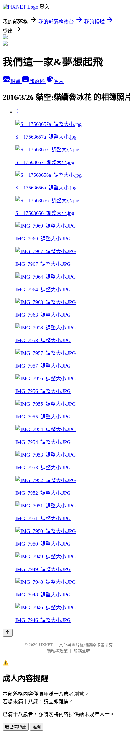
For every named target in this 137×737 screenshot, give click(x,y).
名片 (59, 81)
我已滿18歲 (15, 727)
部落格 (37, 81)
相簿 (16, 81)
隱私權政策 (57, 651)
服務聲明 (82, 651)
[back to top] (8, 633)
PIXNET (46, 644)
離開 (36, 727)
